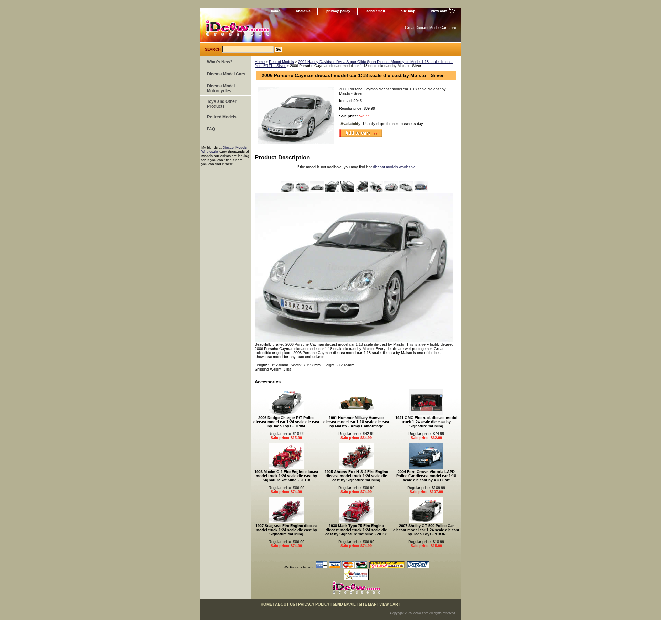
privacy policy (338, 11)
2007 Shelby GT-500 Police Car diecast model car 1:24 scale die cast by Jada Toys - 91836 (426, 530)
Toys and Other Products (222, 104)
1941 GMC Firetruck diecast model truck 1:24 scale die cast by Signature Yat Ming (426, 422)
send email (375, 11)
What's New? (219, 62)
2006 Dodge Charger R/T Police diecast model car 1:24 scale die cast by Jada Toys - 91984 (286, 422)
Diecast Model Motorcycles (221, 88)
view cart (439, 11)
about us (303, 11)
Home (260, 62)
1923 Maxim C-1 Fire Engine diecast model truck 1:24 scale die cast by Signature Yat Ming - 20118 (286, 476)
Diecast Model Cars (226, 74)
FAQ (211, 129)
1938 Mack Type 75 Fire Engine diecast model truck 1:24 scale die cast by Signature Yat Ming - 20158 (356, 530)
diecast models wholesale (394, 167)
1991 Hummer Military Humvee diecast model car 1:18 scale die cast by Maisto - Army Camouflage (356, 422)
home (275, 11)
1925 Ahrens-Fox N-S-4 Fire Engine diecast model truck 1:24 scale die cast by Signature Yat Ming (356, 476)
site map (408, 11)
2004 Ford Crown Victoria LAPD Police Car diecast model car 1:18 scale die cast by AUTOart (426, 476)
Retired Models (281, 62)
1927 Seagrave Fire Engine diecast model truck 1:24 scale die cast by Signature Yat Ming (286, 530)
